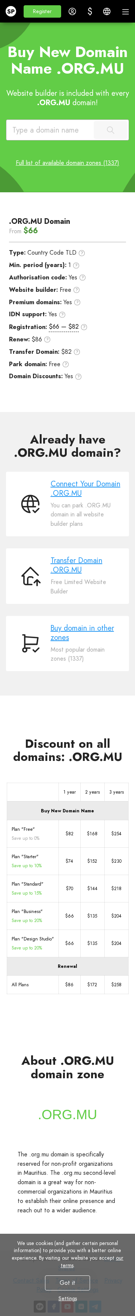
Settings (67, 1298)
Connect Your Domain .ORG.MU (85, 488)
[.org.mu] (67, 1114)
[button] (42, 11)
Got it (67, 1282)
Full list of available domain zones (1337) (67, 162)
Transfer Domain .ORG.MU (76, 565)
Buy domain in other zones (82, 632)
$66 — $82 (64, 326)
